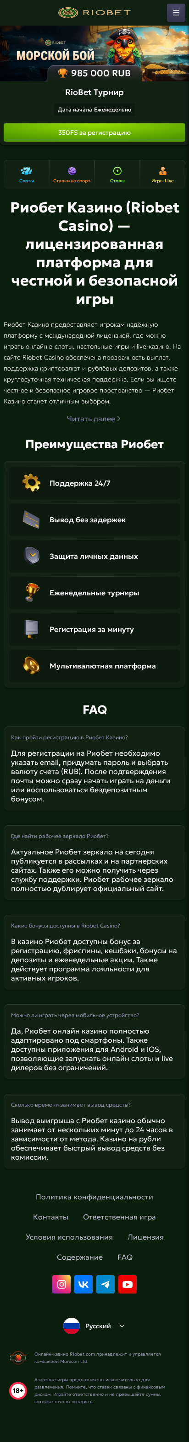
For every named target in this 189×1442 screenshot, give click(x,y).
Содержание (80, 1257)
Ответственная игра (119, 1216)
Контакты (50, 1216)
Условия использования (69, 1236)
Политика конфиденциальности (94, 1196)
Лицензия (146, 1236)
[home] (94, 12)
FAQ (125, 1257)
